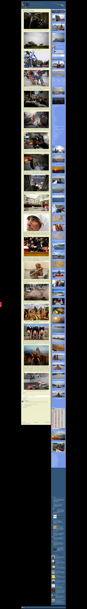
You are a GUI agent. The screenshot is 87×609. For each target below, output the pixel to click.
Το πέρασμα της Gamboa (58, 388)
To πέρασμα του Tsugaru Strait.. (58, 214)
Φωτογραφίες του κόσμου (28, 10)
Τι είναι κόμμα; (56, 555)
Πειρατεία (59, 80)
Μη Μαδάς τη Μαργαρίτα (56, 525)
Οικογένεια (64, 83)
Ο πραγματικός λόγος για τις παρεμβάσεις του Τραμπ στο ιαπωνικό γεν (60, 509)
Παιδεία (52, 82)
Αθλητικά (64, 80)
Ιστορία (56, 82)
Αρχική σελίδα (35, 422)
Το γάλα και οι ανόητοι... (58, 570)
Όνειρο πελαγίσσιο (55, 542)
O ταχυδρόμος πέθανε (55, 537)
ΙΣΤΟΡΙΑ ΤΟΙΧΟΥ (55, 514)
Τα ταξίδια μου (55, 78)
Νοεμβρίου (54, 118)
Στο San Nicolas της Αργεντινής (58, 333)
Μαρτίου (54, 125)
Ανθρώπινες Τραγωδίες (54, 83)
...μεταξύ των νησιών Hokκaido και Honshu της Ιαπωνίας (58, 222)
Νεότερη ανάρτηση (24, 422)
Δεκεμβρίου (54, 117)
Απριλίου (54, 124)
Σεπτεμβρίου (54, 120)
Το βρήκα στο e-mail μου (61, 82)
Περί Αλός (54, 546)
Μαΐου (53, 123)
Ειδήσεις (58, 83)
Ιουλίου (54, 122)
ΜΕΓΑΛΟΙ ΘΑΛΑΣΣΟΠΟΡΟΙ (56, 520)
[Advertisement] (36, 415)
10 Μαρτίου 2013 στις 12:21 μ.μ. (28, 405)
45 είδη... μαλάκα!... (57, 575)
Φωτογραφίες (26, 396)
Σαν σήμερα (54, 532)
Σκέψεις (62, 78)
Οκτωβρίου (54, 119)
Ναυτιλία (61, 83)
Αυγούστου (54, 121)
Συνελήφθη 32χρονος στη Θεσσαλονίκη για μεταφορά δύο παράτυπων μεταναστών (58, 504)
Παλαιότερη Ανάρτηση (47, 422)
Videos (59, 79)
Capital (54, 508)
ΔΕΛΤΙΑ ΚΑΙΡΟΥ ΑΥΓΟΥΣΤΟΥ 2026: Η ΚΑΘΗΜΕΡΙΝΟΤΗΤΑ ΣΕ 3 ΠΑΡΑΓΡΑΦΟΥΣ (60, 527)
